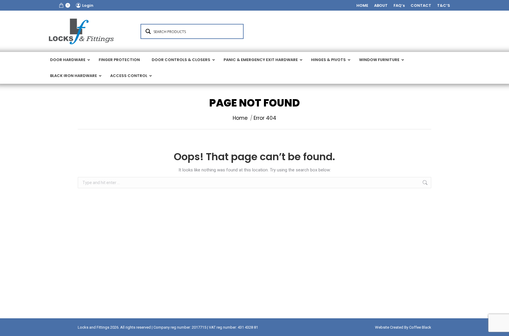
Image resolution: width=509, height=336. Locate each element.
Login (87, 5)
